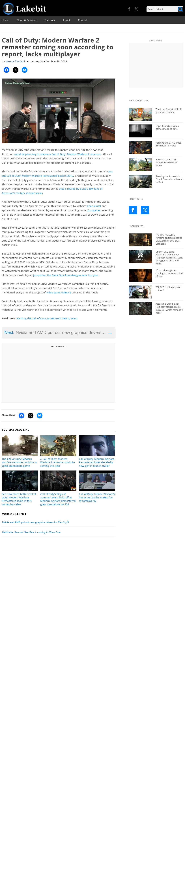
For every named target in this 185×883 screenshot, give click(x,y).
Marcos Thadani (15, 61)
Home (5, 20)
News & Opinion (26, 20)
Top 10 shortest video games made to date (167, 127)
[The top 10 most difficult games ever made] (140, 114)
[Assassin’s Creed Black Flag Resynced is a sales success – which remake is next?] (140, 308)
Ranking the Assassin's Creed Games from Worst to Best (169, 179)
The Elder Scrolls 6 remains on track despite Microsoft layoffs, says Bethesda (169, 239)
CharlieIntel (94, 206)
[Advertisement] (58, 374)
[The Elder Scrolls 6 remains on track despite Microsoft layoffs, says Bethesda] (140, 239)
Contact (82, 20)
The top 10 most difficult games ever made (169, 111)
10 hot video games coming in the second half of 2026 (169, 273)
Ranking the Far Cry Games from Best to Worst (166, 162)
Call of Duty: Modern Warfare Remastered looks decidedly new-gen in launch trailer (96, 462)
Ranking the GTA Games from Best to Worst (168, 144)
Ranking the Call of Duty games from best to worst (47, 318)
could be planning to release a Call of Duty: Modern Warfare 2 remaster (57, 154)
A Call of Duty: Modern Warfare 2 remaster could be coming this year (57, 462)
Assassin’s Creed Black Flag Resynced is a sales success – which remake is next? (169, 308)
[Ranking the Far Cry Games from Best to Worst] (140, 164)
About (66, 20)
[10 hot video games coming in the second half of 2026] (140, 275)
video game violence (58, 292)
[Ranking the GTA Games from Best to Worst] (140, 147)
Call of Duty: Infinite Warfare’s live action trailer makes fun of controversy (97, 497)
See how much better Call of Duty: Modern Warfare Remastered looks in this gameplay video (19, 499)
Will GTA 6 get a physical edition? (168, 288)
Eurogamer (94, 210)
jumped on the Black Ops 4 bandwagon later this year (65, 275)
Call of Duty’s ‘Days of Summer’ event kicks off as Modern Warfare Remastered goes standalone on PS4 (58, 499)
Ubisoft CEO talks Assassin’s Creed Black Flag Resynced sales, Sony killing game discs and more (169, 257)
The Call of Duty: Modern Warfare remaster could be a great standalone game (19, 462)
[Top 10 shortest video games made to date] (140, 130)
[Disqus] (58, 589)
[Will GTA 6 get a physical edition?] (140, 292)
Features (49, 20)
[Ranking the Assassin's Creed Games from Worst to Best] (140, 181)
